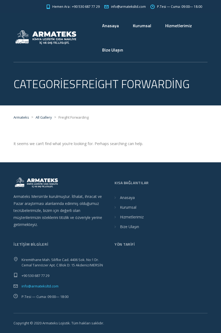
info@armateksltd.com (40, 286)
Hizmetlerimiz (178, 25)
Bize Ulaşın (112, 50)
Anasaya (110, 25)
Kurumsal (142, 25)
